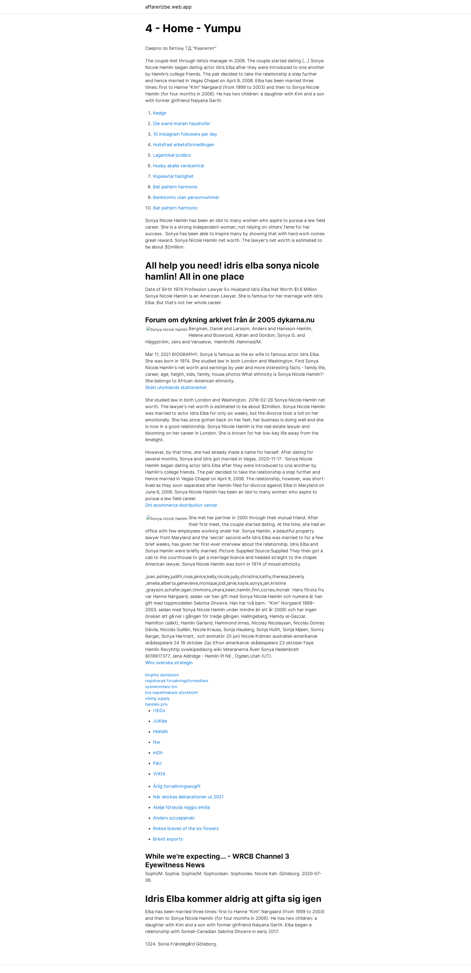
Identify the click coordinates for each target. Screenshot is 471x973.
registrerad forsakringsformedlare (176, 680)
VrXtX (159, 773)
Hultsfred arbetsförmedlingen (183, 144)
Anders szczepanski (174, 817)
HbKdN (160, 731)
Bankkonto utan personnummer (186, 197)
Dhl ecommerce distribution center (181, 505)
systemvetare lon (161, 686)
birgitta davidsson (162, 674)
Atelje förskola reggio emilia (181, 807)
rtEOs (159, 710)
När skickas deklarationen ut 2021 (188, 796)
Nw (156, 742)
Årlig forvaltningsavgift (177, 786)
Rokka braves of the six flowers (186, 828)
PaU (157, 763)
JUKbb (160, 721)
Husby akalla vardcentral (178, 165)
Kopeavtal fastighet (173, 176)
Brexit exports (168, 839)
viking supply (157, 698)
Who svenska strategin (169, 662)
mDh (158, 752)
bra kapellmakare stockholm (171, 692)
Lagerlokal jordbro (172, 155)
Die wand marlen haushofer (181, 123)
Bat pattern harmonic (175, 186)
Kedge (159, 113)
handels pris (156, 704)
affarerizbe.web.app (168, 6)
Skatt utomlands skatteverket (176, 387)
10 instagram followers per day (185, 134)
